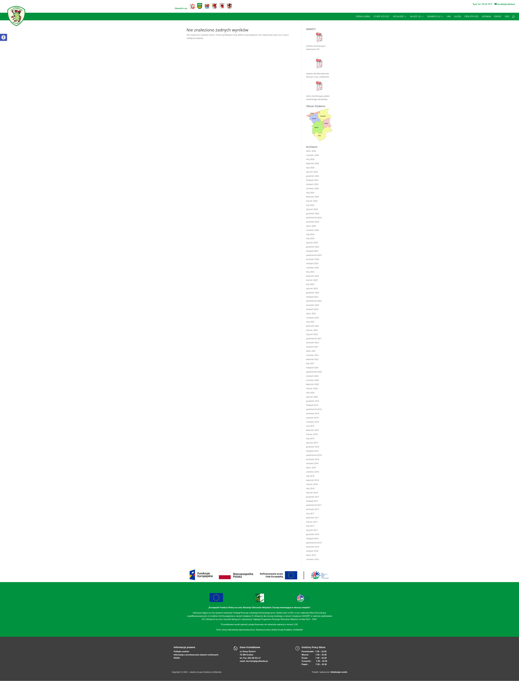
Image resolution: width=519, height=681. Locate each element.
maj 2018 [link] (310, 476)
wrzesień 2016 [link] (312, 546)
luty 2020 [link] (310, 392)
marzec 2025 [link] (312, 201)
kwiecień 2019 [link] (312, 430)
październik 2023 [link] (314, 255)
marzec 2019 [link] (312, 434)
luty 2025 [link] (310, 205)
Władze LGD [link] (415, 17)
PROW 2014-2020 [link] (471, 17)
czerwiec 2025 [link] (312, 188)
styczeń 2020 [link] (312, 397)
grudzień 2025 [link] (312, 176)
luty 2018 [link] (310, 488)
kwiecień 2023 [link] (312, 276)
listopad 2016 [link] (312, 538)
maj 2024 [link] (310, 234)
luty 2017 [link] (310, 526)
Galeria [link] (457, 17)
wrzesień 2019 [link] (312, 413)
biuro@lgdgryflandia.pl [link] (257, 661)
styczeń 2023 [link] (312, 288)
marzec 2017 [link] (312, 522)
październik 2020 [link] (314, 371)
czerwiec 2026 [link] (312, 155)
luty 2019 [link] (310, 438)
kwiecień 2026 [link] (312, 163)
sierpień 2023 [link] (312, 263)
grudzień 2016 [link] (312, 534)
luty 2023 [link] (310, 284)
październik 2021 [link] (314, 338)
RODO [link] (507, 17)
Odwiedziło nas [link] (181, 8)
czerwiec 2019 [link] (312, 422)
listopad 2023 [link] (312, 251)
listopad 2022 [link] (312, 297)
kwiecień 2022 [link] (312, 326)
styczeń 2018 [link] (312, 492)
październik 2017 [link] (314, 505)
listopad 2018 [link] (312, 451)
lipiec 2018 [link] (311, 467)
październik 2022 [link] (314, 301)
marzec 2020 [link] (312, 388)
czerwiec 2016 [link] (312, 559)
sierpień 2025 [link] (312, 184)
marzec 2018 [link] (312, 484)
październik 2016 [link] (314, 542)
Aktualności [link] (398, 17)
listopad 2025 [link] (312, 180)
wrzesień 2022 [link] (312, 305)
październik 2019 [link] (314, 409)
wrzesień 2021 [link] (312, 342)
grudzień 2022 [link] (312, 292)
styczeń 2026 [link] (312, 171)
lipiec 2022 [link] (311, 313)
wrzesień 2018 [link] (312, 459)
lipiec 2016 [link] (311, 555)
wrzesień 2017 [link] (312, 509)
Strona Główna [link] (363, 17)
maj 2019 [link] (310, 426)
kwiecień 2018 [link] (312, 480)
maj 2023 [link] (310, 271)
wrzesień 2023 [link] (312, 259)
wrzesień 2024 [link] (312, 221)
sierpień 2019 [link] (312, 417)
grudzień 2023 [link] (312, 246)
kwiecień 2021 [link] (312, 359)
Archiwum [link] (486, 17)
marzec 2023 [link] (312, 280)
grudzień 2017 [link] (312, 496)
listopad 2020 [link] (312, 367)
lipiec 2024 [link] (311, 226)
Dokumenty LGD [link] (434, 17)
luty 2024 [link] (310, 238)
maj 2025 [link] (310, 192)
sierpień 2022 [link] (312, 309)
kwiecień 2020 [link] (312, 384)
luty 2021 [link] (310, 363)
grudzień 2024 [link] (312, 213)
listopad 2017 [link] (312, 501)
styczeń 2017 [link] (312, 530)
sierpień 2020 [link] (312, 376)
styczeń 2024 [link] (312, 242)
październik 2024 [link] (314, 217)
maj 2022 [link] (310, 321)
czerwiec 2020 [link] (312, 380)
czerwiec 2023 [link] (312, 267)
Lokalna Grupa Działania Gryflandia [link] (205, 672)
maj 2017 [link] (310, 513)
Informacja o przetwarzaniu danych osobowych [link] (196, 655)
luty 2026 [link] (310, 167)
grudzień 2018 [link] (312, 446)
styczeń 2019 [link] (312, 442)
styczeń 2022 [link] (312, 334)
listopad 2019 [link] (312, 405)
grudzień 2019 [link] (312, 401)
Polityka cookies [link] (181, 651)
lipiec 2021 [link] (311, 351)
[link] (3, 37)
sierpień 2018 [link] (312, 463)
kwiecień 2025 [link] (312, 196)
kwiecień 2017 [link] (312, 517)
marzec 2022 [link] (312, 330)
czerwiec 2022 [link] (312, 317)
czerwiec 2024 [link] (312, 230)
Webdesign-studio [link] (338, 672)
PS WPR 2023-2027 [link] (381, 17)
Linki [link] (449, 17)
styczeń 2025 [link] (312, 209)
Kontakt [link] (497, 17)
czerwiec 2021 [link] (312, 355)
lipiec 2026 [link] (311, 151)
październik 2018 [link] (314, 455)
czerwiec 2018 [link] (312, 471)
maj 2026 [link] (310, 159)
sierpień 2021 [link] (312, 346)
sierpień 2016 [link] (312, 551)
